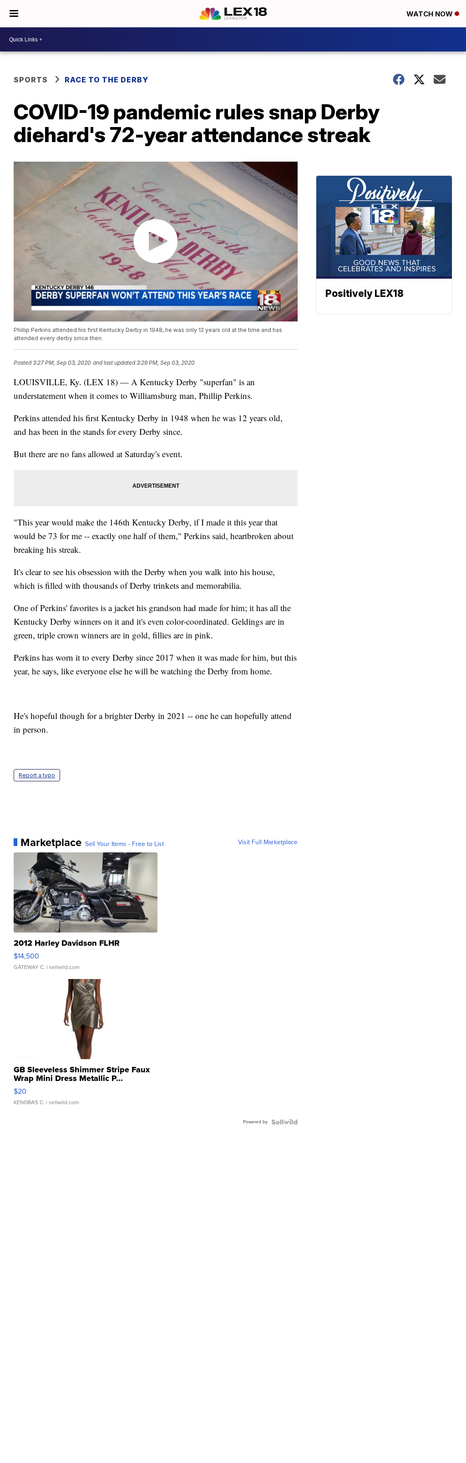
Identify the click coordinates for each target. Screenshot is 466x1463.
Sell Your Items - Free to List (124, 844)
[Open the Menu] (14, 13)
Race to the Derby (106, 79)
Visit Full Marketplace (268, 842)
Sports (31, 79)
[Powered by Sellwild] (284, 1122)
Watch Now (430, 14)
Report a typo (37, 775)
